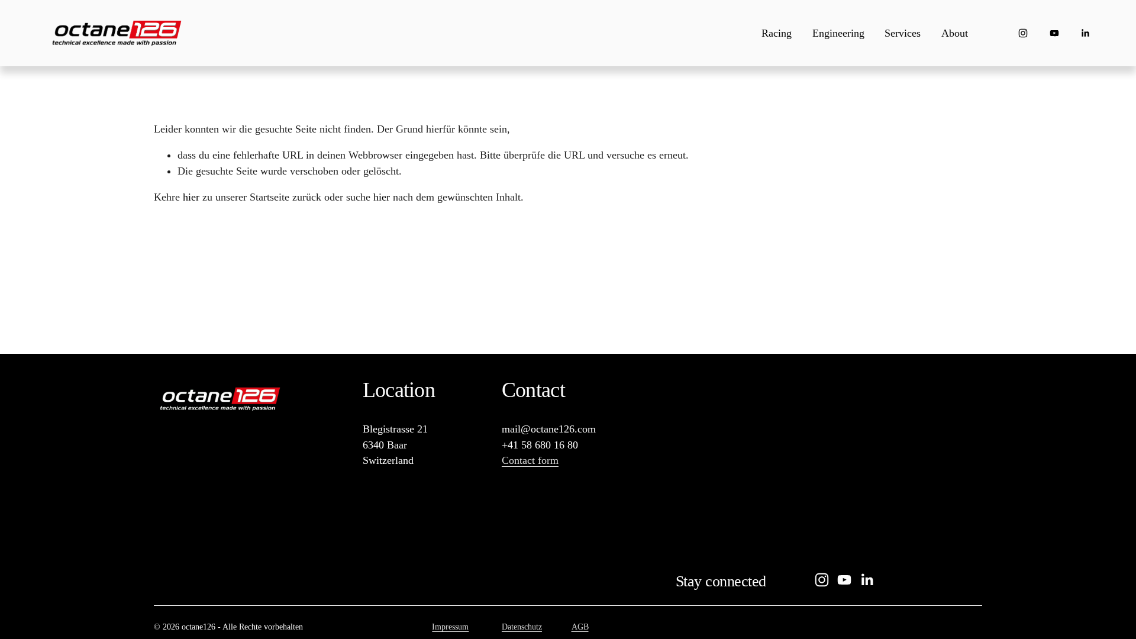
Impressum (450, 626)
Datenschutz (522, 626)
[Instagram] (1023, 33)
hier (191, 197)
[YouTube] (1054, 33)
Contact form (530, 460)
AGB (580, 626)
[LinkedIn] (1085, 33)
